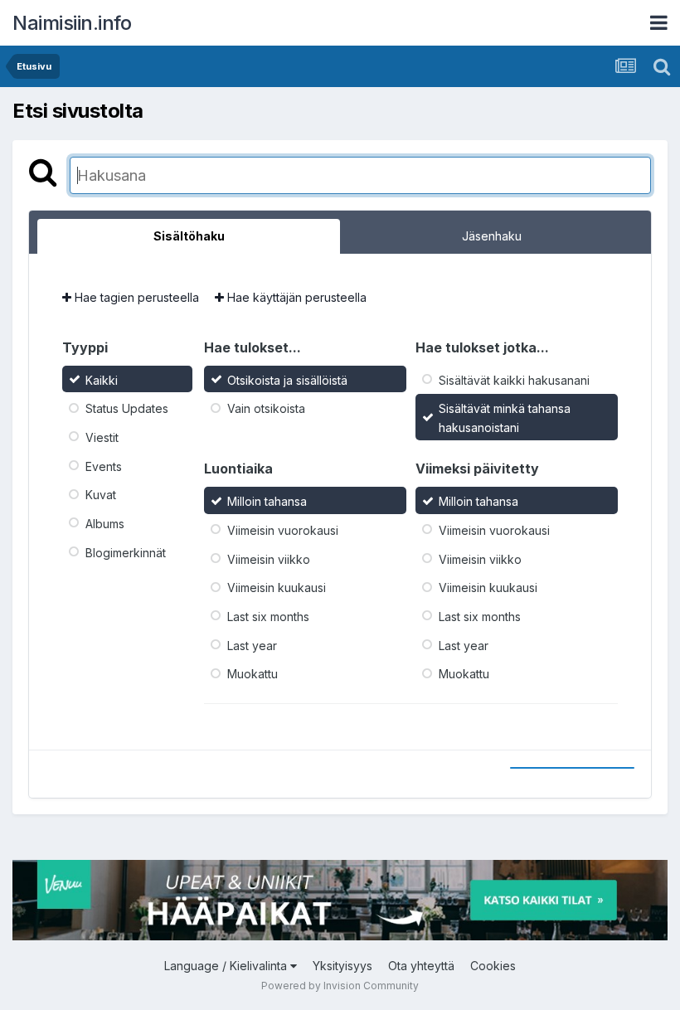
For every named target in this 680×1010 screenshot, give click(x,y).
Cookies (493, 966)
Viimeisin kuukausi (276, 587)
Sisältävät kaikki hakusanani (514, 379)
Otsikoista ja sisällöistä (287, 379)
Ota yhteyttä (421, 966)
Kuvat (100, 495)
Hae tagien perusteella (135, 297)
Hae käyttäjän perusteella (295, 297)
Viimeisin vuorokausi (282, 530)
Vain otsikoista (266, 408)
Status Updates (126, 408)
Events (103, 466)
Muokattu (252, 674)
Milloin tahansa (267, 501)
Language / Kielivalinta (227, 966)
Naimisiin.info (71, 23)
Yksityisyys (342, 966)
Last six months (268, 616)
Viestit (102, 437)
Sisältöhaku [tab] (189, 236)
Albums (104, 524)
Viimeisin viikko (268, 558)
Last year (252, 645)
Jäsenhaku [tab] (492, 236)
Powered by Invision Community (340, 985)
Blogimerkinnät (125, 552)
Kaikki (101, 379)
